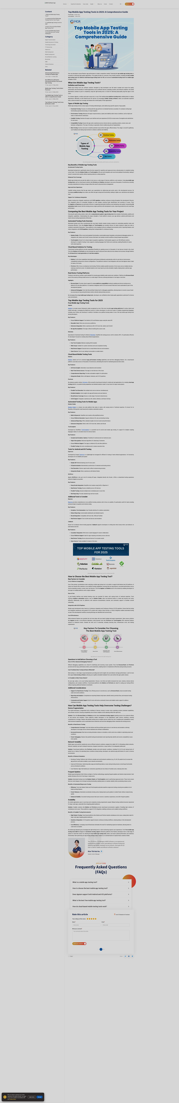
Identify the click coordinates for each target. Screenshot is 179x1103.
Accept (39, 1097)
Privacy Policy (12, 1099)
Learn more (31, 1097)
